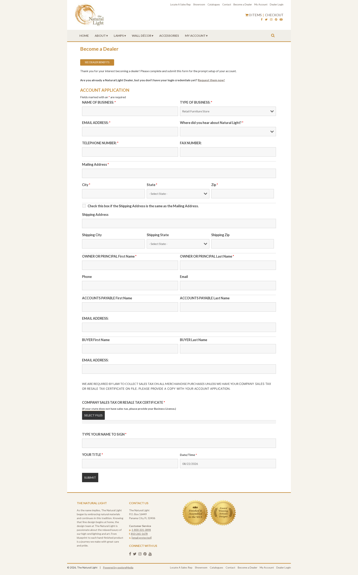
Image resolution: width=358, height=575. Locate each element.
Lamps (119, 35)
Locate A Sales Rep (180, 4)
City (86, 185)
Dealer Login (276, 4)
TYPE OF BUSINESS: (196, 102)
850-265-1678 (139, 533)
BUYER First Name (96, 340)
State (152, 185)
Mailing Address (95, 164)
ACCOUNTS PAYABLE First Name (107, 298)
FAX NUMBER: (191, 143)
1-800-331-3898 (141, 529)
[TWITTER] (266, 20)
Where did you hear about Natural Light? (211, 123)
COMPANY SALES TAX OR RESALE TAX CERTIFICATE (123, 402)
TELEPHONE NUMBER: (100, 143)
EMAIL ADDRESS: (96, 123)
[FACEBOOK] (261, 20)
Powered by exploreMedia (118, 567)
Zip (214, 185)
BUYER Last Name (193, 340)
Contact (226, 4)
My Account (260, 4)
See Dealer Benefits (97, 62)
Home (84, 35)
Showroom (199, 4)
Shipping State (158, 235)
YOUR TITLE (92, 455)
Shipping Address (95, 214)
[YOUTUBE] (281, 20)
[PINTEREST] (276, 20)
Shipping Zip (220, 235)
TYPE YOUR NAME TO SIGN (104, 434)
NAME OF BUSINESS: (99, 102)
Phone (87, 277)
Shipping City (92, 235)
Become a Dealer (242, 4)
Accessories (169, 35)
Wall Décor (141, 35)
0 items (255, 15)
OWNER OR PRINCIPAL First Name (109, 256)
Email (184, 277)
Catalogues (214, 4)
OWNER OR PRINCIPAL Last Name (207, 256)
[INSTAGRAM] (271, 20)
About (100, 35)
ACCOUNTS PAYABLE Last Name (205, 298)
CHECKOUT (274, 15)
